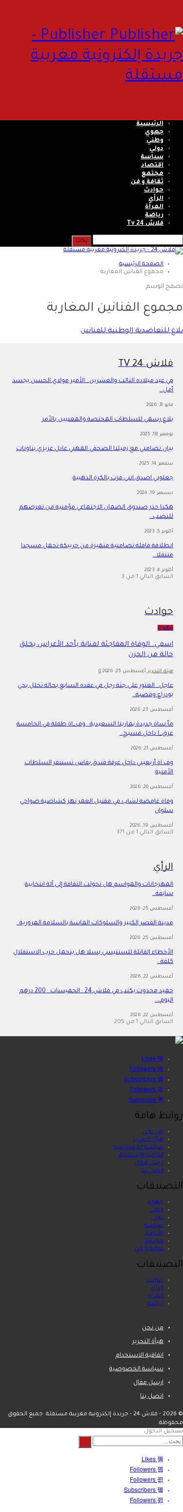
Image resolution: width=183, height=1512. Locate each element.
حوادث (153, 190)
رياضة (154, 215)
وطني (154, 140)
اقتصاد (152, 165)
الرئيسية (149, 124)
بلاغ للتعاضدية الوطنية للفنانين (132, 331)
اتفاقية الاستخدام (141, 1155)
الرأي (155, 198)
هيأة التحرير (148, 1140)
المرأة (154, 207)
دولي (156, 149)
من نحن (152, 1132)
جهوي (154, 132)
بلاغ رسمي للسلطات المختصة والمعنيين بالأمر (107, 419)
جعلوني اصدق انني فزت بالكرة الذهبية (123, 478)
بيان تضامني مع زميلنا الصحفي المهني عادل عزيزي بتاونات (94, 449)
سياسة (152, 157)
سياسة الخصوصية (138, 1148)
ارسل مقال (148, 1163)
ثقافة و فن (147, 182)
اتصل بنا (152, 1171)
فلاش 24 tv (145, 223)
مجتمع (152, 173)
